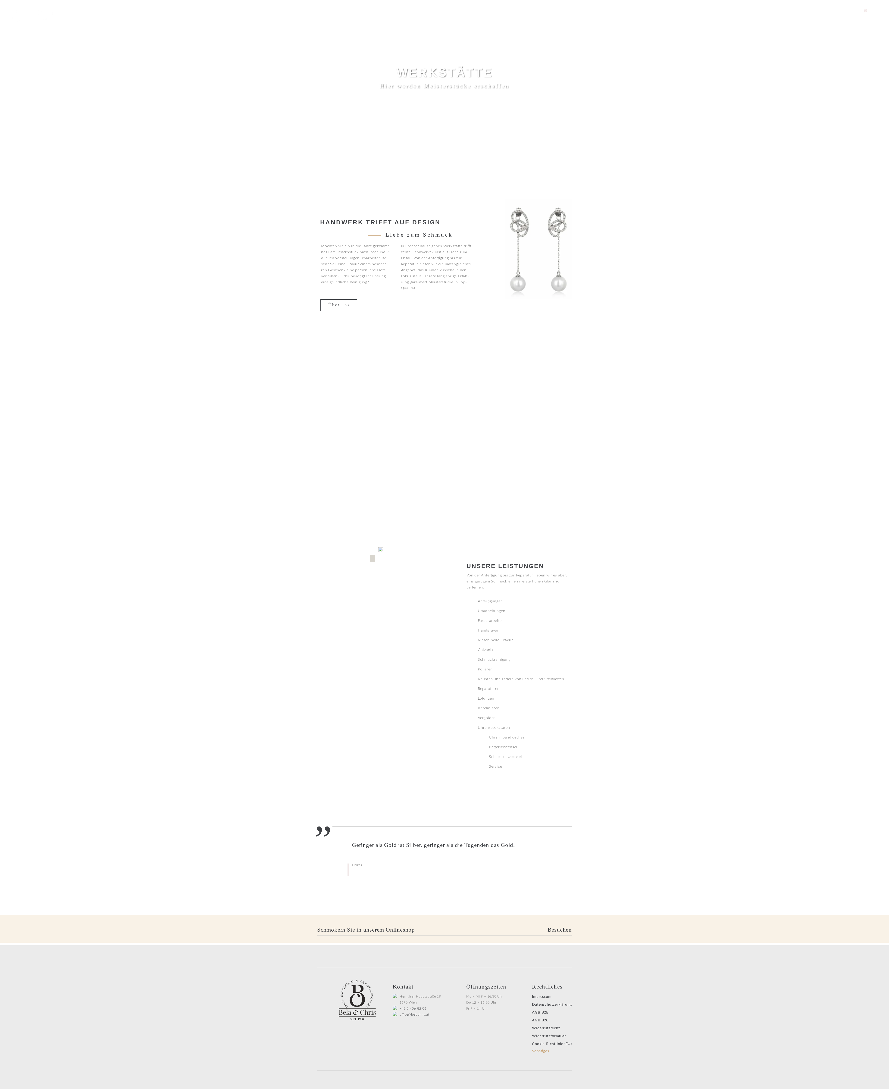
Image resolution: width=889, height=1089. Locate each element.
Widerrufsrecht (546, 1028)
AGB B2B (540, 1012)
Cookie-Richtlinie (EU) (552, 1044)
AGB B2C (540, 1020)
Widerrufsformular (549, 1036)
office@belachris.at (414, 1014)
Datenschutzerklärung (552, 1004)
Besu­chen (560, 929)
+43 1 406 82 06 (413, 1008)
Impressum (541, 996)
